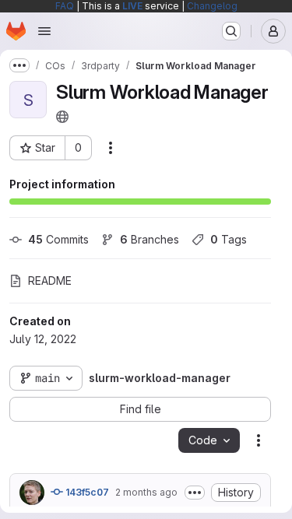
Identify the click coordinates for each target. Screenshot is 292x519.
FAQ (64, 6)
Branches (149, 239)
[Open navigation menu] (44, 31)
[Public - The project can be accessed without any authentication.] (62, 116)
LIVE (132, 6)
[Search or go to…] (231, 31)
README (50, 280)
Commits (58, 239)
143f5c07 (86, 492)
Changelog (212, 6)
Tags (228, 239)
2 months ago (146, 492)
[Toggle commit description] (195, 493)
